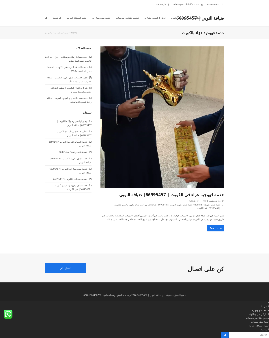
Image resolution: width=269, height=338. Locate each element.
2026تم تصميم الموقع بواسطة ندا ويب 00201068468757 (110, 295)
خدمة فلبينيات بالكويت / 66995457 (70, 179)
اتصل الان (65, 268)
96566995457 (214, 4)
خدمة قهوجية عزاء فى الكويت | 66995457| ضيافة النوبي (171, 194)
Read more (216, 228)
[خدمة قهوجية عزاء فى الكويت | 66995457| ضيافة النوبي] (162, 116)
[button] (46, 17)
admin (192, 201)
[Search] (249, 334)
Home (74, 32)
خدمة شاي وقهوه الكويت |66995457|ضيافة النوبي (168, 204)
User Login (160, 4)
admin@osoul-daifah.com (186, 4)
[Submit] (225, 335)
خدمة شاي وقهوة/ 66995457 (206, 204)
